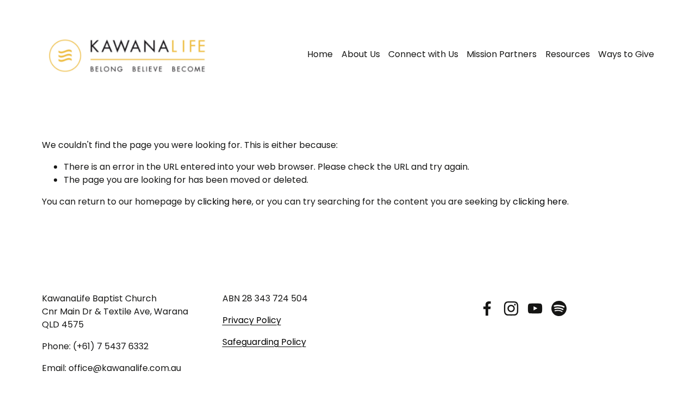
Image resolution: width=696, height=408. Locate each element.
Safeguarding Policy (264, 342)
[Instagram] (511, 308)
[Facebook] (487, 308)
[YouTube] (535, 308)
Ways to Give (626, 54)
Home (320, 54)
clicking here (224, 201)
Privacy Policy (251, 320)
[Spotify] (559, 308)
